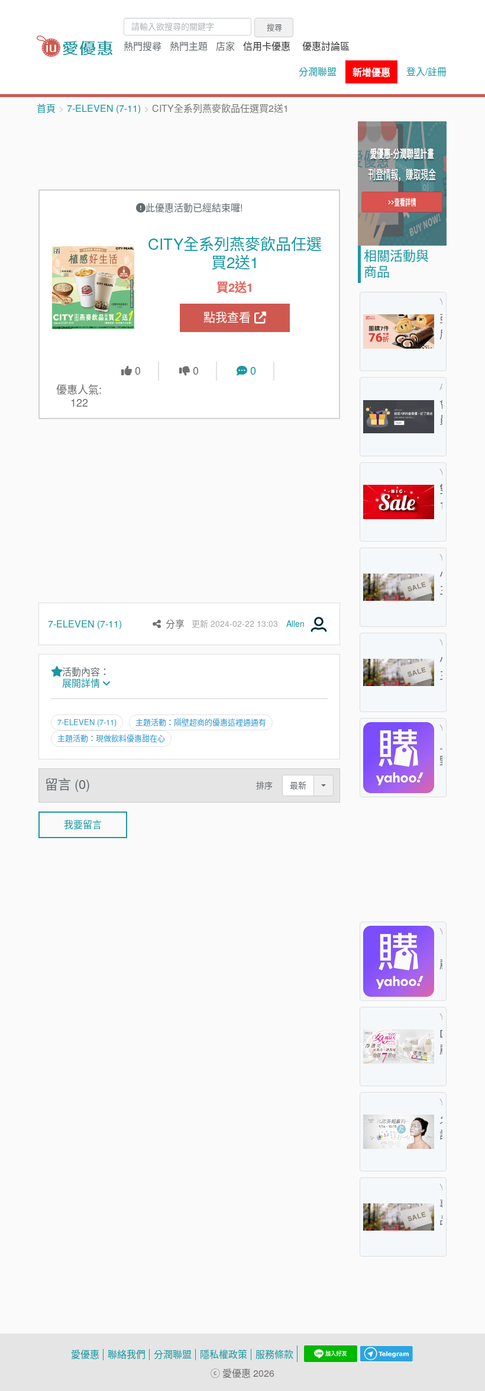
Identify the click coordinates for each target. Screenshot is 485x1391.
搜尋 (274, 27)
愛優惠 (85, 1354)
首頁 (46, 108)
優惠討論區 (326, 46)
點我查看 (228, 317)
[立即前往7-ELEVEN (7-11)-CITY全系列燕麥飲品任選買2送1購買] (93, 288)
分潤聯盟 (318, 71)
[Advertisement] (253, 151)
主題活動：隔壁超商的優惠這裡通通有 (200, 722)
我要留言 (83, 824)
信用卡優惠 (266, 46)
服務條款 (274, 1354)
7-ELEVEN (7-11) (104, 108)
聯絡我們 (127, 1354)
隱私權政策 (223, 1354)
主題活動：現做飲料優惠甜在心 (111, 738)
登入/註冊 (426, 71)
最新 (298, 785)
